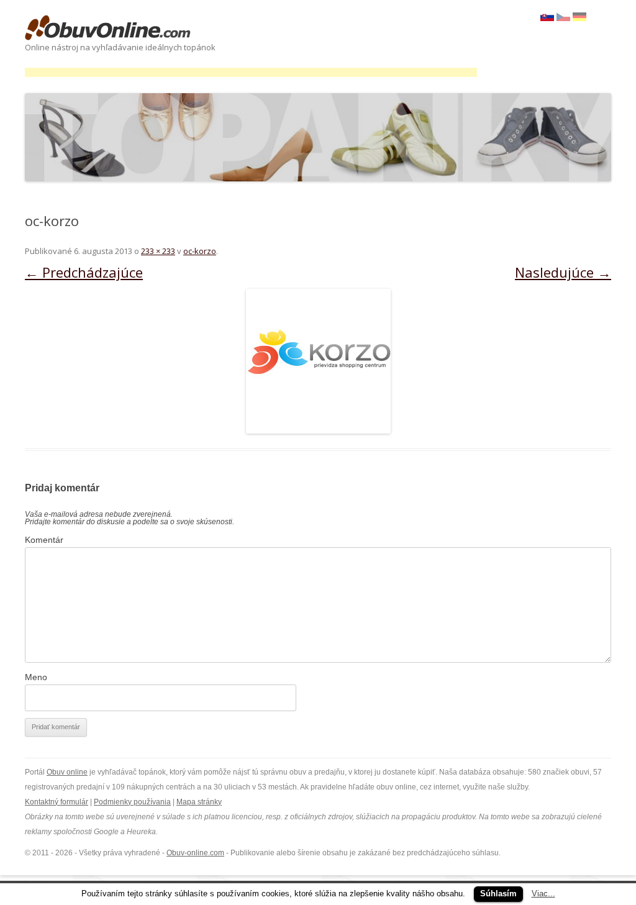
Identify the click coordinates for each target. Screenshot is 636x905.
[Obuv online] (108, 28)
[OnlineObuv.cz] (563, 18)
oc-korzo (199, 251)
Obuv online (67, 772)
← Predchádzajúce (84, 272)
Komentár (44, 540)
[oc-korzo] (318, 361)
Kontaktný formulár (56, 802)
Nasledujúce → (563, 272)
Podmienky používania (132, 802)
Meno (36, 677)
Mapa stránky (199, 802)
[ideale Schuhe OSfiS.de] (579, 18)
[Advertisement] (251, 72)
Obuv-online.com (195, 852)
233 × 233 (158, 251)
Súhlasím (498, 893)
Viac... (543, 893)
